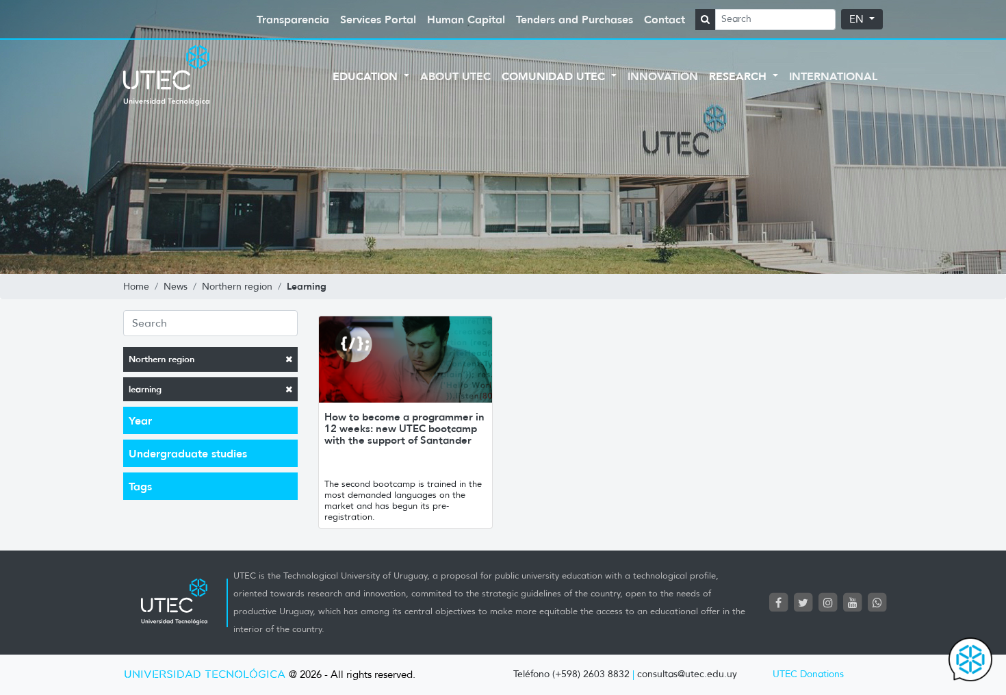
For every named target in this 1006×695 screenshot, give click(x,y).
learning (145, 389)
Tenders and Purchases (574, 19)
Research (739, 76)
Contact (664, 19)
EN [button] (857, 19)
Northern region (161, 359)
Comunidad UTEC (555, 76)
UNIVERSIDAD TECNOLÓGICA (204, 674)
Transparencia (293, 19)
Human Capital (466, 19)
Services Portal (378, 19)
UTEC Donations (808, 674)
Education (367, 76)
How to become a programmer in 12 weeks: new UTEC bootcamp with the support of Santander (404, 428)
